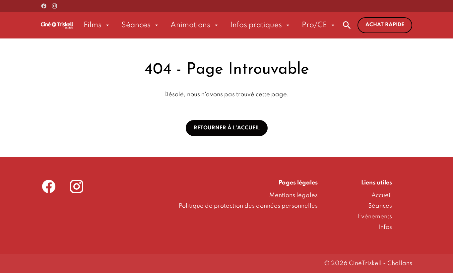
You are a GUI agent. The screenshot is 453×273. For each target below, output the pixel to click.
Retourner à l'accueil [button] (227, 128)
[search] (347, 25)
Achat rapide (384, 25)
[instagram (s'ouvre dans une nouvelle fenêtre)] (54, 6)
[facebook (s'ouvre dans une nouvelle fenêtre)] (44, 6)
